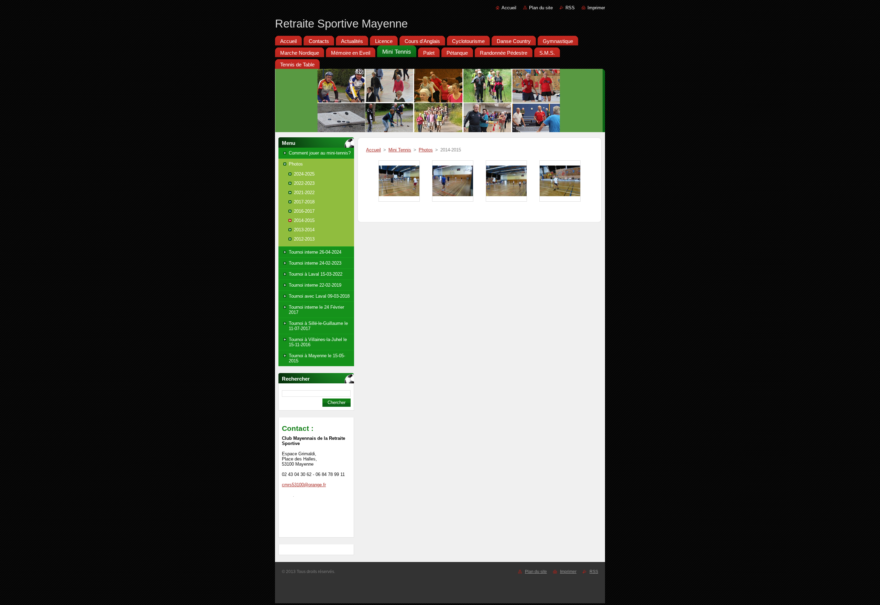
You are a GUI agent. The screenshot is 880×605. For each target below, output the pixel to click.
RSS (570, 7)
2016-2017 (304, 211)
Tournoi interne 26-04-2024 (315, 252)
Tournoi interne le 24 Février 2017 (316, 310)
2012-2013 (304, 239)
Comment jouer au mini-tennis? (320, 153)
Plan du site (541, 7)
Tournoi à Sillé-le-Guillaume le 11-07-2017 (318, 326)
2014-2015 (304, 220)
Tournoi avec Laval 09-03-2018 (319, 296)
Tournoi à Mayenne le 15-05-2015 (317, 358)
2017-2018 (304, 201)
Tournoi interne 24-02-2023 (315, 263)
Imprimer (596, 7)
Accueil (509, 7)
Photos (296, 164)
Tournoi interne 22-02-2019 (315, 285)
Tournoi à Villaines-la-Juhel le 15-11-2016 (318, 342)
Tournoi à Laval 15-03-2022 (315, 274)
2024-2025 (304, 174)
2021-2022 (304, 192)
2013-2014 (304, 229)
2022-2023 (304, 183)
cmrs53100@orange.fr (304, 484)
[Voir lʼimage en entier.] (399, 181)
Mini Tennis (399, 149)
